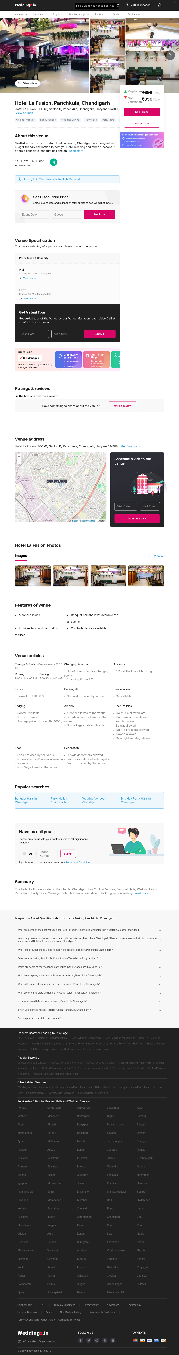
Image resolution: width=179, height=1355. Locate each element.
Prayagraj (142, 1267)
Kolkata (22, 1208)
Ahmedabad (84, 1217)
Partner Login (24, 1305)
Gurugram (83, 1242)
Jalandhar (83, 1275)
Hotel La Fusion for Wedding (120, 1038)
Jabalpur (142, 1275)
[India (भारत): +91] (28, 854)
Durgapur (82, 1124)
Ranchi (141, 1259)
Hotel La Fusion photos (42, 1049)
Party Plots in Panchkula (61, 1093)
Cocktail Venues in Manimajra (135, 1062)
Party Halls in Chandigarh (59, 800)
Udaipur (22, 1233)
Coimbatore (24, 1284)
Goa (139, 1217)
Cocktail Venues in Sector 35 (57, 1068)
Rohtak (21, 1107)
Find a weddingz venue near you (95, 5)
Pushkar (82, 1158)
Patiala (141, 1149)
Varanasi (52, 1250)
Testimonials (134, 1305)
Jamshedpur (114, 1141)
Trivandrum (113, 1166)
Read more (76, 151)
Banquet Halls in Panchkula (134, 1087)
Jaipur (140, 1208)
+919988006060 (23, 165)
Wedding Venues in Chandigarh (94, 800)
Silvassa (22, 1200)
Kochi (20, 1267)
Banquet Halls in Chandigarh (26, 800)
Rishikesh (113, 1183)
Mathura (22, 1116)
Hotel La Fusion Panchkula (52, 1038)
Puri (109, 1225)
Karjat (80, 1149)
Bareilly (51, 1133)
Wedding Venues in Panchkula (34, 1087)
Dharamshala (115, 1124)
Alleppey (82, 1175)
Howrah (81, 1267)
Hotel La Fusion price (70, 1049)
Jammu (141, 1116)
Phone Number (45, 854)
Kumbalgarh (24, 1133)
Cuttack (141, 1284)
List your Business (27, 1312)
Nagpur (51, 1225)
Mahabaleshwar (116, 1191)
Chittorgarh (54, 1107)
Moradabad (54, 1200)
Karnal (51, 1267)
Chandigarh (24, 1225)
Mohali (21, 1175)
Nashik (141, 1250)
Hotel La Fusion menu (97, 1049)
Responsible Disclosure (102, 1312)
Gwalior (111, 1275)
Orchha (141, 1133)
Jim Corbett (84, 1107)
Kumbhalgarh (145, 1158)
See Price (100, 214)
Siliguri (81, 1284)
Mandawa (53, 1116)
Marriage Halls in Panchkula (70, 1087)
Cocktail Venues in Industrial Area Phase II (57, 1073)
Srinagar (142, 1141)
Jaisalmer (113, 1107)
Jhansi (81, 1183)
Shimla (51, 1284)
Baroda (51, 1242)
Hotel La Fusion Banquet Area (48, 1043)
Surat (110, 1233)
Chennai (82, 1208)
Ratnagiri (22, 1149)
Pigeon (75, 520)
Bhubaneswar (25, 1250)
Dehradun (113, 1267)
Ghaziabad (113, 1217)
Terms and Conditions (78, 862)
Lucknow (22, 1217)
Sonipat (141, 1191)
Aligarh (51, 1124)
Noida (140, 1233)
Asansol (22, 1166)
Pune (110, 1208)
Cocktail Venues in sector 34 (92, 1068)
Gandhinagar (114, 1284)
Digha (110, 1116)
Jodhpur (112, 1259)
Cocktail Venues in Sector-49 (128, 1068)
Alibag (51, 1149)
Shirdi (50, 1191)
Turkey (111, 1158)
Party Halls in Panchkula (102, 1087)
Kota (139, 1107)
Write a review (122, 405)
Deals (116, 14)
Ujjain (20, 1292)
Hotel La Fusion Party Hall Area (126, 1043)
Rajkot (51, 1275)
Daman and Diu (116, 1292)
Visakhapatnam (116, 1250)
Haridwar (142, 1183)
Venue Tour (142, 123)
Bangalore (53, 1208)
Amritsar (82, 1250)
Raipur (21, 1275)
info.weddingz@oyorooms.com (40, 1341)
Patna (80, 1225)
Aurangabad (54, 1292)
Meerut (81, 1259)
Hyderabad (143, 1200)
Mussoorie (54, 1183)
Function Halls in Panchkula (93, 1093)
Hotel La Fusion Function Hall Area (87, 1043)
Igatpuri (22, 1183)
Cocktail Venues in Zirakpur (32, 1062)
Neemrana (143, 1175)
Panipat (81, 1292)
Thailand (22, 1158)
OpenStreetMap (88, 520)
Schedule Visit (137, 518)
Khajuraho (83, 1191)
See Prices (142, 111)
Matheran (53, 1141)
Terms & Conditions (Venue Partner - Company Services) (48, 1319)
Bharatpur (53, 1166)
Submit (99, 333)
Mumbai (82, 1200)
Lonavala (112, 1175)
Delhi (110, 1200)
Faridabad (113, 1242)
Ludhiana (22, 1242)
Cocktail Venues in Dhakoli (100, 1062)
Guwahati (22, 1259)
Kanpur (81, 1233)
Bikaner (51, 1175)
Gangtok (112, 1149)
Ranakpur (53, 1158)
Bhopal (141, 1242)
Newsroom (113, 1305)
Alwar (20, 1124)
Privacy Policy (91, 1305)
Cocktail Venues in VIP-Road (66, 1062)
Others (141, 1166)
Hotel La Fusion (25, 1038)
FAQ (43, 1305)
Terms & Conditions (64, 1305)
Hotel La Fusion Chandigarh (86, 1038)
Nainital (81, 1141)
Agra (50, 1233)
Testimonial (133, 14)
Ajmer (20, 1141)
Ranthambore (25, 1191)
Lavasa (111, 1133)
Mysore (82, 1166)
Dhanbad (82, 1133)
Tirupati (141, 1124)
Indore (51, 1217)
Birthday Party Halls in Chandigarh (136, 800)
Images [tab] (21, 556)
